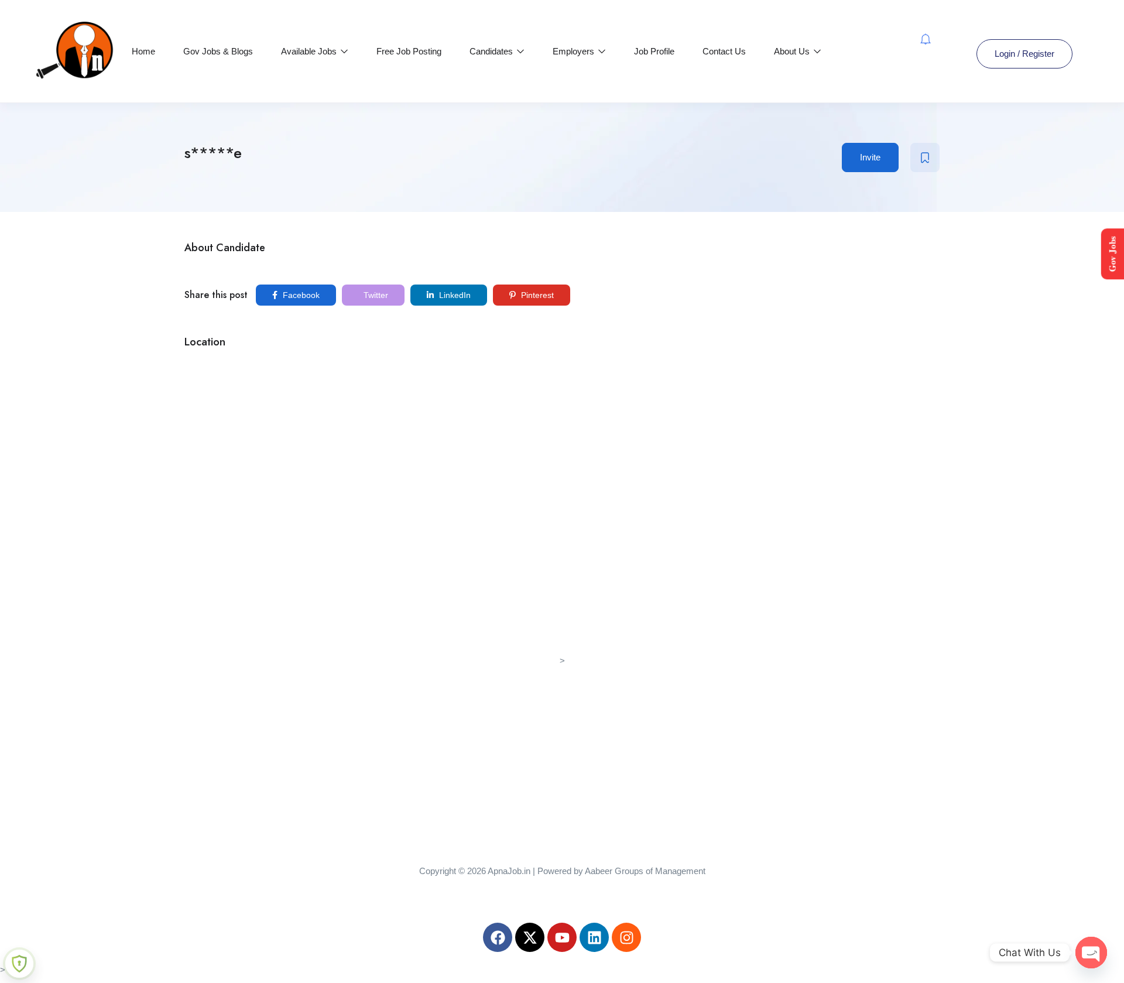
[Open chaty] (1091, 952)
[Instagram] (626, 937)
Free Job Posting (408, 51)
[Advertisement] (562, 751)
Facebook (300, 295)
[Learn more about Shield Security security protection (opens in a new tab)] (19, 964)
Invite (870, 157)
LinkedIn (454, 295)
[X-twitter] (529, 937)
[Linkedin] (594, 937)
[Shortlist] (925, 157)
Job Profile (654, 51)
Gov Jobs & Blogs (218, 51)
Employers (575, 51)
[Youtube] (562, 937)
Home (143, 51)
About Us (793, 51)
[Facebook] (497, 937)
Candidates (492, 51)
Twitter (374, 295)
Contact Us (724, 51)
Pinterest (536, 295)
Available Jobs (310, 51)
